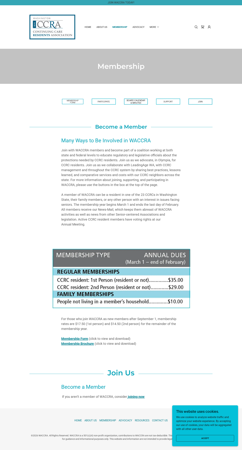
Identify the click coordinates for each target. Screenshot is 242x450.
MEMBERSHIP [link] (119, 27)
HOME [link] (88, 27)
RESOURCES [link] (142, 420)
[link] (52, 26)
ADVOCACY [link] (138, 27)
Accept (205, 438)
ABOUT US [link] (101, 27)
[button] (209, 27)
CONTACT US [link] (160, 420)
